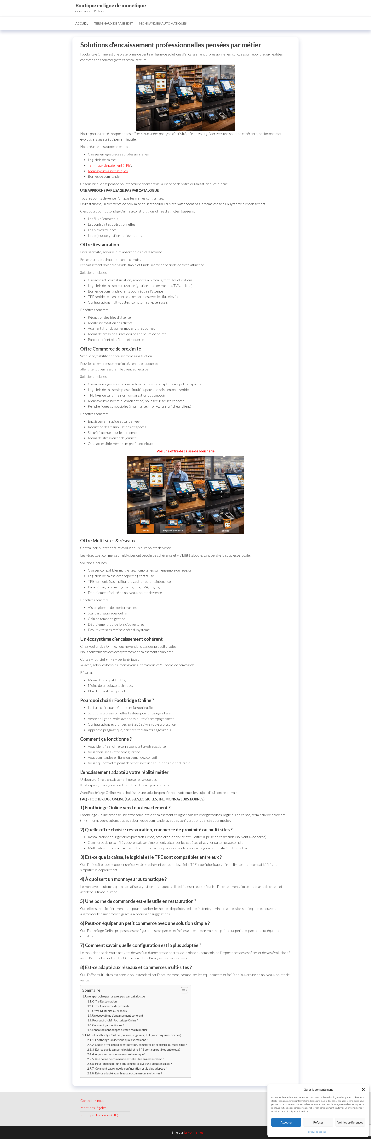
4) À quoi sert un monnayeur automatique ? (119, 1054)
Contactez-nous (92, 1100)
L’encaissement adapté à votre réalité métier (119, 1029)
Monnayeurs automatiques (163, 23)
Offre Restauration (104, 1001)
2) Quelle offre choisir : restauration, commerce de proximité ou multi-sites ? (139, 1044)
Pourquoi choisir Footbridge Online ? (115, 1020)
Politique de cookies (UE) (99, 1115)
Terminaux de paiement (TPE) (109, 165)
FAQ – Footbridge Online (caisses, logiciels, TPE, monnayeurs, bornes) (133, 1035)
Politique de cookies (316, 1131)
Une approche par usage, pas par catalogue (115, 996)
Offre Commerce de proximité (111, 1006)
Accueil (81, 23)
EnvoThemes (193, 1132)
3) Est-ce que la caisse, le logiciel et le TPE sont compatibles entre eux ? (136, 1049)
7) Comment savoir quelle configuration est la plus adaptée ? (129, 1068)
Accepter (286, 1122)
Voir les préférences (350, 1122)
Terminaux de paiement (113, 23)
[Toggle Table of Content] (182, 990)
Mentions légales (93, 1108)
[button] (363, 1089)
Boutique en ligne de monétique (110, 5)
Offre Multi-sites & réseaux (109, 1011)
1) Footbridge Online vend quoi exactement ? (120, 1040)
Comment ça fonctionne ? (108, 1025)
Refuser (318, 1122)
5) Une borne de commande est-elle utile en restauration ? (128, 1059)
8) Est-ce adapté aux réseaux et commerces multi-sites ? (127, 1073)
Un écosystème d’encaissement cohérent (117, 1015)
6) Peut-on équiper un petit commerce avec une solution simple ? (132, 1063)
